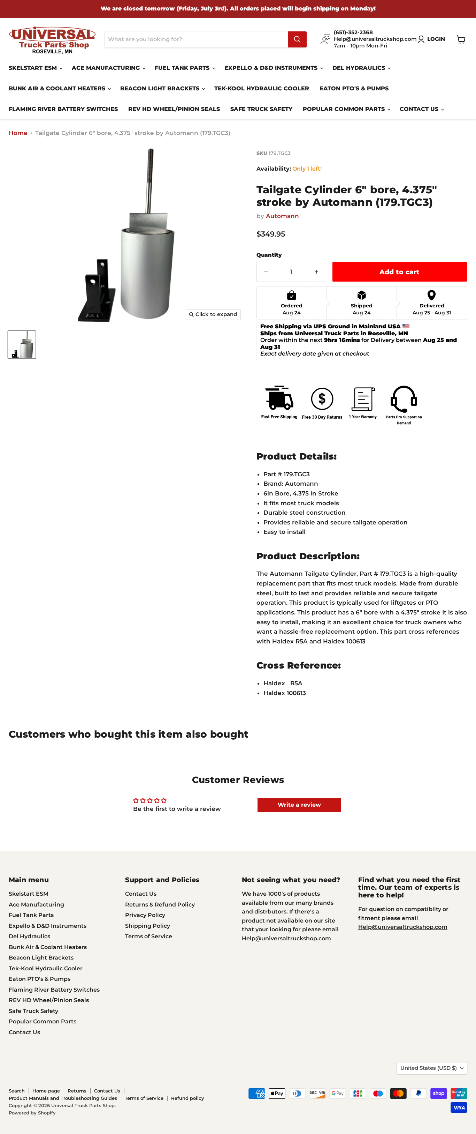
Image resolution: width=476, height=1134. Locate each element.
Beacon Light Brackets (160, 88)
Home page (46, 1091)
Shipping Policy (147, 926)
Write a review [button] (299, 804)
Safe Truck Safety (261, 109)
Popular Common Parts (344, 109)
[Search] (297, 39)
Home (18, 133)
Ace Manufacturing (106, 68)
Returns (77, 1091)
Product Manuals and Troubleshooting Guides (63, 1098)
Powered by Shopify (32, 1113)
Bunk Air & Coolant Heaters (58, 88)
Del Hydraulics (359, 68)
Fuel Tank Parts (183, 68)
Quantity (269, 255)
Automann (282, 215)
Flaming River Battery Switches (63, 109)
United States (428, 1068)
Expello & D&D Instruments (271, 68)
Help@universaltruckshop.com (286, 938)
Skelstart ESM (34, 68)
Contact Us (420, 109)
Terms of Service (148, 936)
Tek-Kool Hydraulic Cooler (261, 88)
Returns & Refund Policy (160, 904)
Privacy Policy (145, 915)
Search (17, 1091)
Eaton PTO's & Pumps (354, 88)
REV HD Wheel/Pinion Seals (174, 109)
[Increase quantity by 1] (316, 272)
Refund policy (187, 1098)
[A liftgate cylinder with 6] (22, 344)
